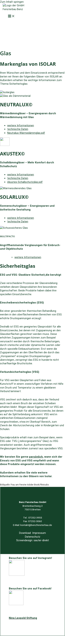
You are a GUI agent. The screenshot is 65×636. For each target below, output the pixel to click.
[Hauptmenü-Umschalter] (11, 16)
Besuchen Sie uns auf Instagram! (30, 558)
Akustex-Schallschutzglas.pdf (25, 182)
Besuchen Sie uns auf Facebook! (30, 588)
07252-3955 (35, 517)
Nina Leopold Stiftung (23, 618)
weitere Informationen (20, 125)
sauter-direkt (41, 540)
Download (25, 533)
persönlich (36, 456)
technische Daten (17, 129)
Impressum (39, 533)
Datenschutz (32, 536)
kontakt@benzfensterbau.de (36, 525)
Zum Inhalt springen (12, 1)
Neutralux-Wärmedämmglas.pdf (26, 132)
